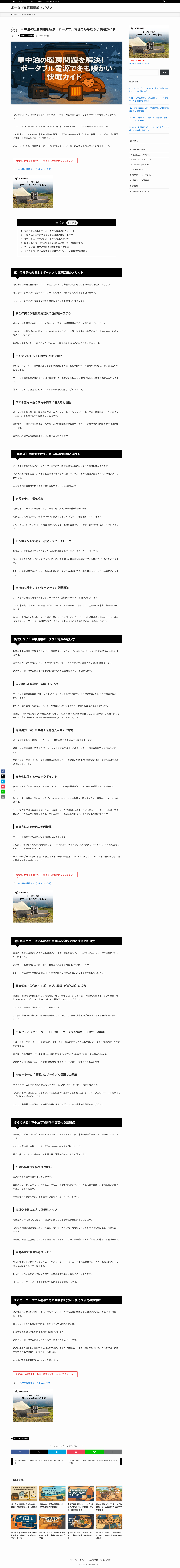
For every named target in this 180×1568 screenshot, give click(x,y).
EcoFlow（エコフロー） (142, 159)
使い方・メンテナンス (141, 174)
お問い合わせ (105, 1560)
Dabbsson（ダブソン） (142, 155)
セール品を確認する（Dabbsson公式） (34, 169)
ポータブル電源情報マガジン (31, 7)
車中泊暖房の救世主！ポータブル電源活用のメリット (49, 231)
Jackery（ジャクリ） (141, 164)
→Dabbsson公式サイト (139, 63)
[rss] (164, 1)
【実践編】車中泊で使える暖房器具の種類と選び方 (48, 235)
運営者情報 (93, 1560)
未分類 (135, 185)
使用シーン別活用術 (27, 36)
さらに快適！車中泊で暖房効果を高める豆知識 (46, 246)
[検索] (167, 1)
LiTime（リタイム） (141, 169)
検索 (164, 72)
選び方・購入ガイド (140, 191)
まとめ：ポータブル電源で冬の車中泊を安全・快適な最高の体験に (55, 250)
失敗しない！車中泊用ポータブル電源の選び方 (46, 238)
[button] (20, 1452)
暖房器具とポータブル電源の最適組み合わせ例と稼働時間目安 (53, 242)
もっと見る (72, 222)
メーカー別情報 (138, 149)
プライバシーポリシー (77, 1560)
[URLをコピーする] (113, 1452)
